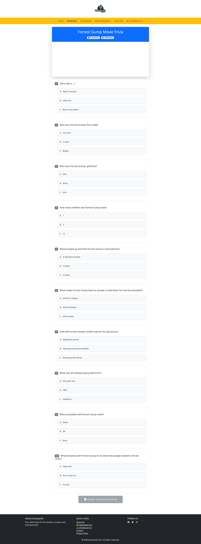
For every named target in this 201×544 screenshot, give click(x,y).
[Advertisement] (100, 59)
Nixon (64, 422)
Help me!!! (66, 466)
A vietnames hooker (70, 257)
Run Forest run (68, 475)
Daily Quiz (72, 21)
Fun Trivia (118, 21)
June (63, 192)
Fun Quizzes (85, 21)
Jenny (64, 183)
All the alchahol (68, 307)
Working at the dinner (71, 357)
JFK (62, 431)
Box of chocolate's (69, 109)
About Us (80, 522)
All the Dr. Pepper (69, 298)
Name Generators (103, 21)
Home (61, 21)
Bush (63, 440)
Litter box (65, 100)
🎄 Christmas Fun (135, 21)
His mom (65, 133)
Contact (79, 530)
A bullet (65, 266)
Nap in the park (68, 91)
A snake (65, 275)
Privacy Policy (82, 533)
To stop (64, 484)
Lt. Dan (64, 142)
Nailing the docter (69, 339)
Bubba (64, 151)
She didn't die (67, 381)
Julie (63, 174)
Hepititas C (66, 399)
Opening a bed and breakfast (74, 348)
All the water (67, 316)
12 (62, 233)
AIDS (63, 390)
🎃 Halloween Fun (84, 525)
